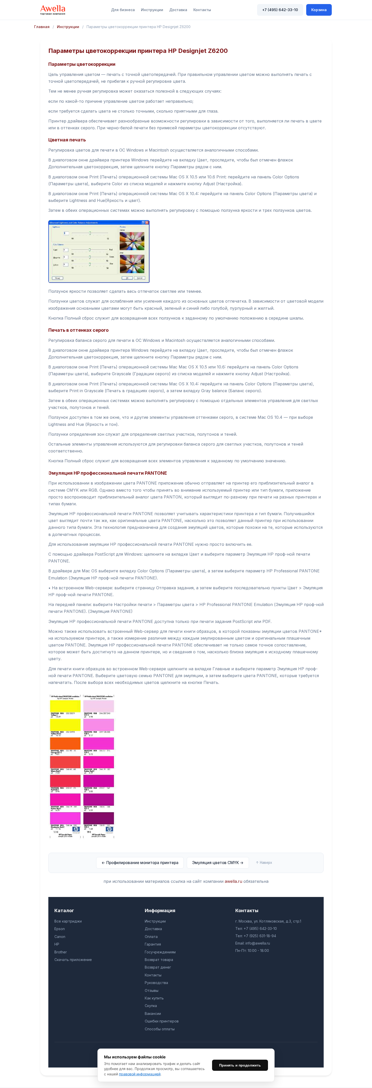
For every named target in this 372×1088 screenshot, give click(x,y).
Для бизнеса (123, 10)
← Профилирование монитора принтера (139, 862)
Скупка (151, 1005)
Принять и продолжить (240, 1065)
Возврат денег (158, 967)
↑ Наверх (264, 863)
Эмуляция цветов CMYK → (218, 862)
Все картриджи (68, 921)
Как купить (154, 998)
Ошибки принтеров (162, 1021)
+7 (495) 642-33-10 (280, 10)
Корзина (319, 10)
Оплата (151, 936)
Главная (42, 27)
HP (56, 944)
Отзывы (151, 990)
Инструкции (152, 10)
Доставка (178, 10)
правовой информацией (139, 1074)
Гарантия (153, 944)
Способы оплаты (160, 1029)
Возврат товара (159, 959)
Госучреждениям (160, 952)
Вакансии (153, 1013)
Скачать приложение (73, 959)
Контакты (202, 10)
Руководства (156, 982)
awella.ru (233, 881)
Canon (59, 936)
